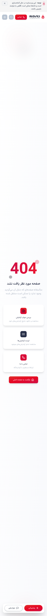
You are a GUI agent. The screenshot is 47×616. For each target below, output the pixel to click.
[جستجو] (11, 17)
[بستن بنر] (4, 3)
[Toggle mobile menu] (4, 17)
